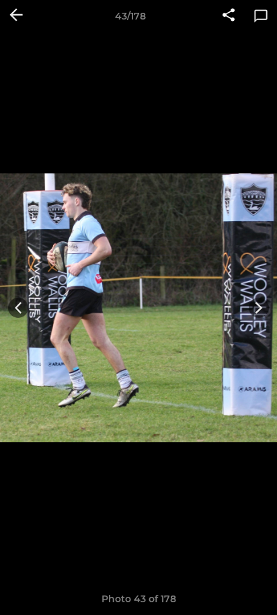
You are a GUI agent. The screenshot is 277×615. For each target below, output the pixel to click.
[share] (229, 16)
